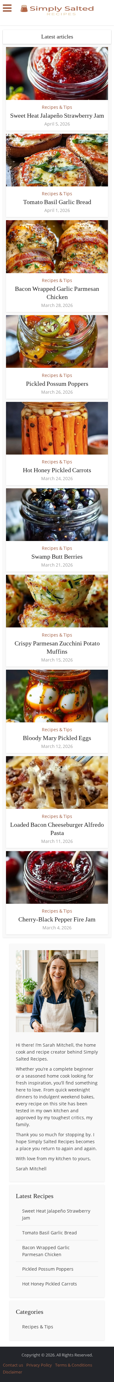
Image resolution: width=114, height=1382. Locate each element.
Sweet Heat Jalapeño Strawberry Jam (57, 115)
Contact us (13, 1365)
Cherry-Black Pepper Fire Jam (57, 919)
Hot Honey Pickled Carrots (57, 470)
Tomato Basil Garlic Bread (57, 201)
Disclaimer (12, 1372)
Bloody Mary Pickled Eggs (57, 737)
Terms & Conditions (73, 1365)
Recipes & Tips (57, 107)
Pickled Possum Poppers (57, 383)
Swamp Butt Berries (57, 556)
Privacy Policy (39, 1365)
